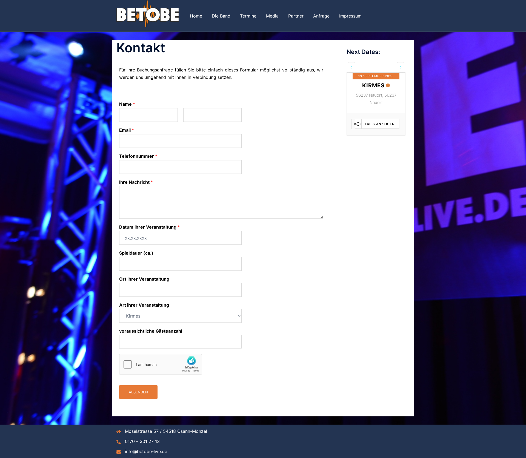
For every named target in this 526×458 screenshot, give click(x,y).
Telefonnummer (138, 156)
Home (196, 16)
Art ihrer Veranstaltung (144, 305)
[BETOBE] (147, 15)
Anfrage (321, 16)
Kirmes (373, 85)
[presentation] (351, 67)
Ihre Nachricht (136, 182)
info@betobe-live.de (146, 451)
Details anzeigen (377, 124)
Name (127, 104)
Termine (248, 16)
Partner (296, 16)
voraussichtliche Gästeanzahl (150, 331)
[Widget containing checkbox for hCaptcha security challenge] (160, 364)
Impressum (350, 16)
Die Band (221, 16)
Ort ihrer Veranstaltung (144, 279)
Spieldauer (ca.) (136, 253)
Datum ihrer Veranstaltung (149, 227)
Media (272, 16)
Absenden (138, 392)
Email (126, 130)
